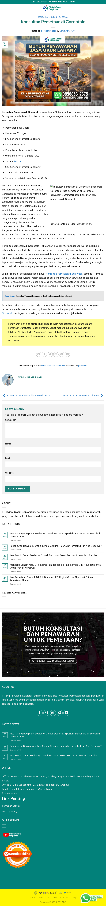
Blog (55, 897)
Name (8, 443)
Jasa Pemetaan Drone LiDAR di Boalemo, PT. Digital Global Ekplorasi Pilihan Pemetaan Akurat (51, 579)
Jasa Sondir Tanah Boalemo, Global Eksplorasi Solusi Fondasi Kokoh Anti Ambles (53, 555)
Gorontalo (7, 313)
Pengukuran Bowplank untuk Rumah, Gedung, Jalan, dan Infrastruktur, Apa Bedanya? (55, 546)
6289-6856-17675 (12, 793)
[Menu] (102, 8)
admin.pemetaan (67, 31)
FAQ (74, 897)
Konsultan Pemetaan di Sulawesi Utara (28, 395)
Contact (65, 897)
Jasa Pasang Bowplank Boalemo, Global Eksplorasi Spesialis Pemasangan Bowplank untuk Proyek (55, 535)
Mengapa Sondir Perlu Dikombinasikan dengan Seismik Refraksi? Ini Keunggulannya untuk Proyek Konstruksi (55, 566)
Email (7, 458)
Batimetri (18, 161)
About (33, 897)
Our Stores (45, 897)
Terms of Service (11, 806)
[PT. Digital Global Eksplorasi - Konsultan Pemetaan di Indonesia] (53, 8)
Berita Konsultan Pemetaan (53, 17)
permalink (82, 365)
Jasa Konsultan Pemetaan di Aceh (81, 395)
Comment (10, 420)
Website (9, 472)
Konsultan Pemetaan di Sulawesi (64, 274)
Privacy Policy (9, 811)
